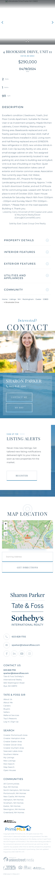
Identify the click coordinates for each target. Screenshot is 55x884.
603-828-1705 (17, 386)
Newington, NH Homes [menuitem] (14, 809)
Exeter (38, 299)
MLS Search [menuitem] (8, 764)
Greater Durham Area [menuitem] (13, 748)
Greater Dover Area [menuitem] (12, 745)
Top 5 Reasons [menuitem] (10, 718)
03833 (45, 299)
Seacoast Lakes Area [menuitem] (12, 751)
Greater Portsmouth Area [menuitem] (15, 735)
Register (22, 475)
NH (19, 299)
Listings (12, 299)
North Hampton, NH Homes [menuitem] (16, 790)
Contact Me (19, 397)
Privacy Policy (11, 874)
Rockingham (28, 299)
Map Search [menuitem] (8, 767)
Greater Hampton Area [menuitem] (14, 738)
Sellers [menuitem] (6, 712)
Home (4, 299)
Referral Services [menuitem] (11, 715)
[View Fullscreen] (6, 534)
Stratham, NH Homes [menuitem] (13, 803)
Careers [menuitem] (7, 706)
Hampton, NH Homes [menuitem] (13, 800)
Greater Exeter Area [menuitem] (12, 741)
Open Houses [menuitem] (9, 770)
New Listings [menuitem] (9, 761)
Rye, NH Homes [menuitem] (10, 787)
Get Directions (27, 567)
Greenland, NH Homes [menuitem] (13, 812)
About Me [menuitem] (8, 702)
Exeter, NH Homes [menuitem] (11, 806)
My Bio (19, 407)
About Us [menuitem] (7, 699)
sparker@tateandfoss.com (26, 645)
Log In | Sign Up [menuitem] (10, 721)
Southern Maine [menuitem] (10, 754)
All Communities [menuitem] (11, 784)
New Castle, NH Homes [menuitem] (14, 796)
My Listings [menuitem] (8, 757)
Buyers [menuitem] (6, 709)
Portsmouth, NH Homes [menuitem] (14, 793)
